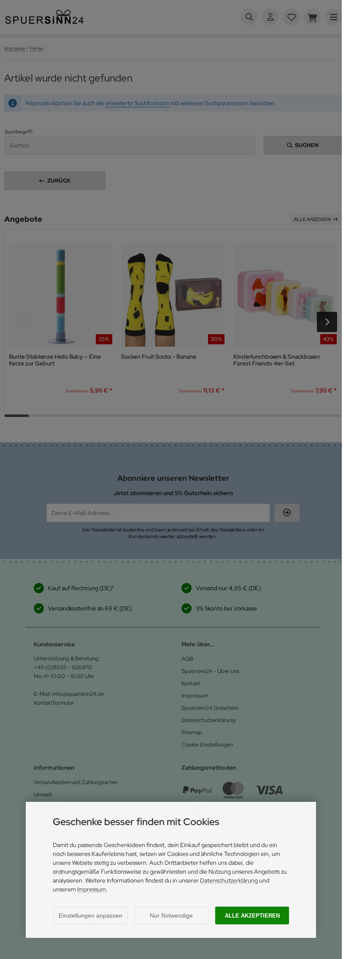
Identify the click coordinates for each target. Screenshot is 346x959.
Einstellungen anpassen (90, 915)
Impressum (91, 889)
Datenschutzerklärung (229, 880)
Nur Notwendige (171, 915)
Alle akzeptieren (252, 916)
